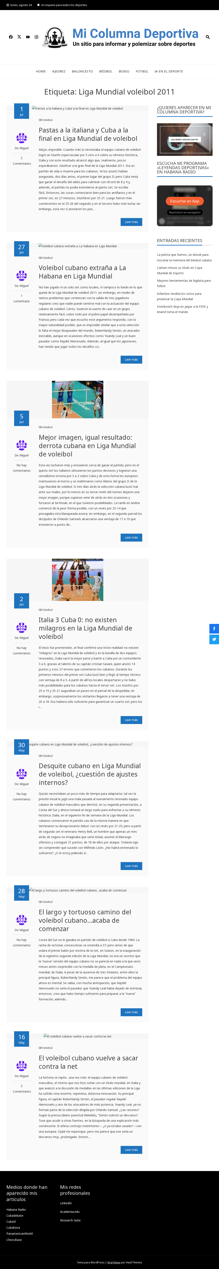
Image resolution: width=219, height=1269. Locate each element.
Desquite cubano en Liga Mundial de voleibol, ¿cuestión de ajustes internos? (90, 774)
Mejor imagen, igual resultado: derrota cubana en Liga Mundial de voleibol (87, 445)
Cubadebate (14, 1215)
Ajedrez (58, 71)
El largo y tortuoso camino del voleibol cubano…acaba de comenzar (85, 920)
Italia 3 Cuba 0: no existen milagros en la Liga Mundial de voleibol (85, 628)
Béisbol (105, 71)
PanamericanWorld (19, 1233)
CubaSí (11, 1221)
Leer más (131, 222)
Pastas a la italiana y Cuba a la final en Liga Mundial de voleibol (88, 134)
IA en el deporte (169, 71)
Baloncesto (82, 71)
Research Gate (70, 1220)
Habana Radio (16, 1209)
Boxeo (124, 71)
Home (41, 71)
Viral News (113, 1262)
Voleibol (47, 120)
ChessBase (14, 1240)
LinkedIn (66, 1203)
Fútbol (142, 71)
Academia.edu (70, 1212)
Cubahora (13, 1227)
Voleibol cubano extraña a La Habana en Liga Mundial (82, 271)
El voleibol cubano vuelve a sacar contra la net (88, 1062)
